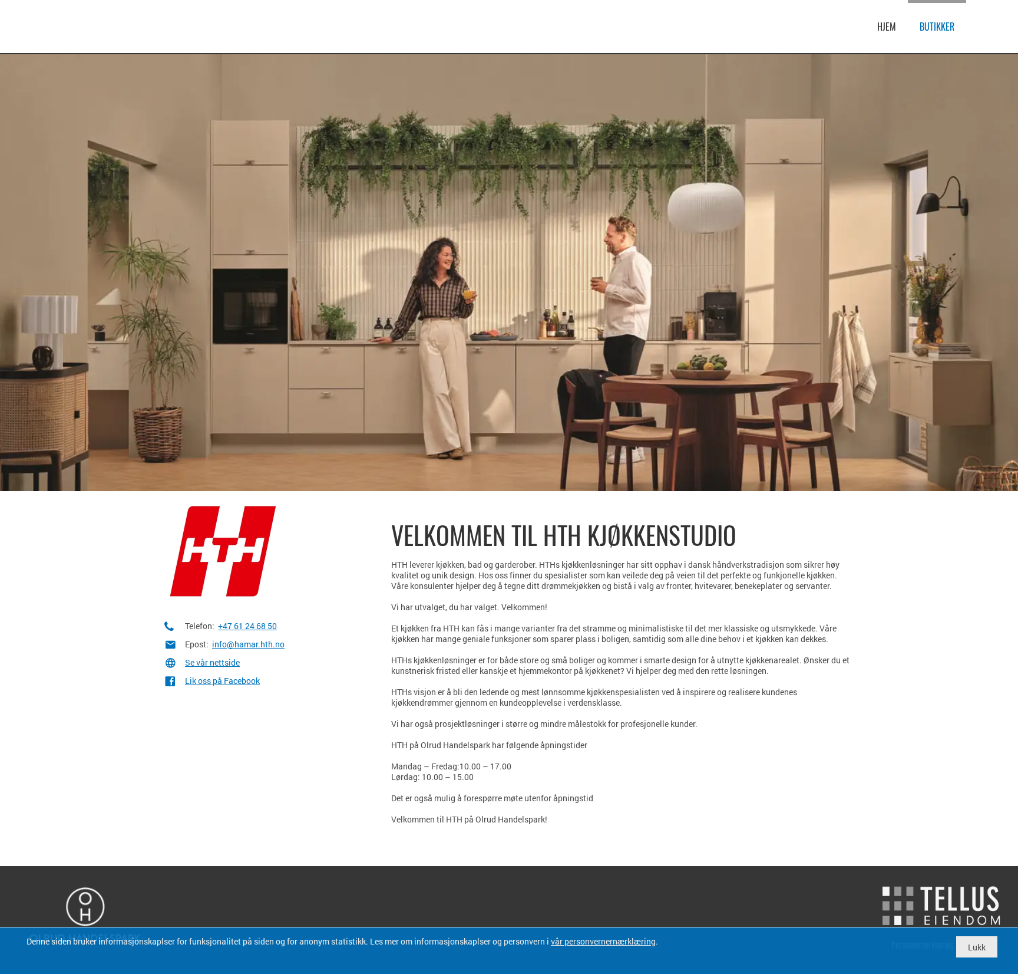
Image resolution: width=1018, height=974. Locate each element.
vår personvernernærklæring (603, 941)
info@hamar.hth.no (248, 644)
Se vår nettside (212, 662)
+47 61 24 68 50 (247, 625)
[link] (76, 25)
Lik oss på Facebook (222, 680)
